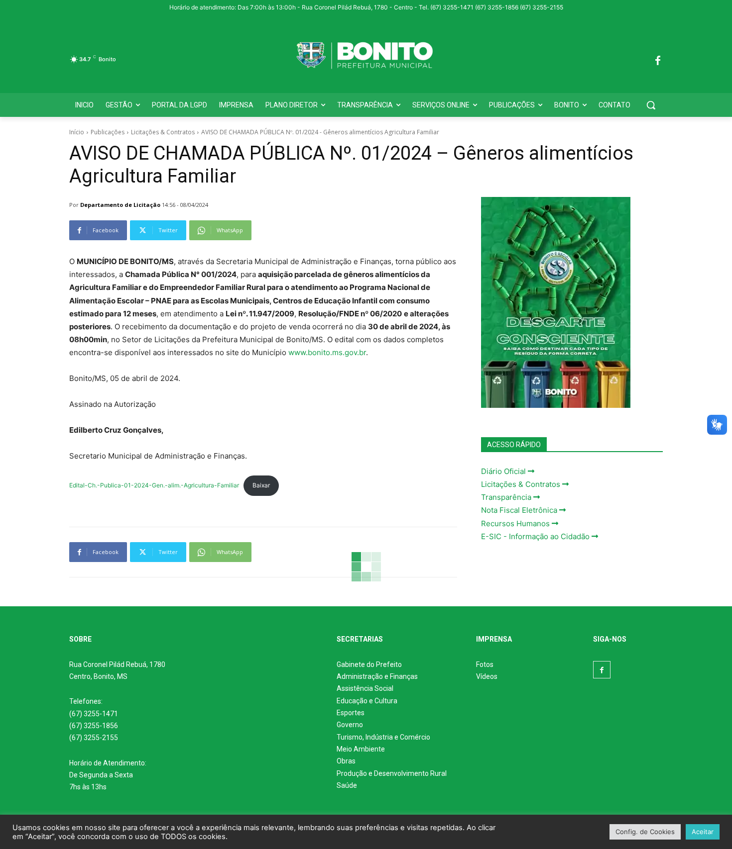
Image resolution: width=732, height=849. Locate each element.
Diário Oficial (504, 471)
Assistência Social (365, 688)
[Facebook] (658, 59)
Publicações (107, 132)
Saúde (347, 785)
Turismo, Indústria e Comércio (383, 737)
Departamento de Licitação (120, 204)
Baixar (261, 485)
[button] (651, 105)
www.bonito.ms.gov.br (327, 352)
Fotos (484, 664)
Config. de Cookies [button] (645, 832)
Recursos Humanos (516, 523)
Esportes (351, 713)
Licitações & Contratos (163, 132)
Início (76, 132)
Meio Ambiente (361, 749)
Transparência (507, 497)
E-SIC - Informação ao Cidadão (536, 536)
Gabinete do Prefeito (369, 664)
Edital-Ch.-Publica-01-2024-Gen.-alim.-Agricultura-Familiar (154, 485)
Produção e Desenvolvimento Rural (392, 773)
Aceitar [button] (703, 832)
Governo (350, 725)
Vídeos (486, 676)
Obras (346, 761)
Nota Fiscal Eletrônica (520, 510)
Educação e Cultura (367, 701)
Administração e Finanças (377, 676)
